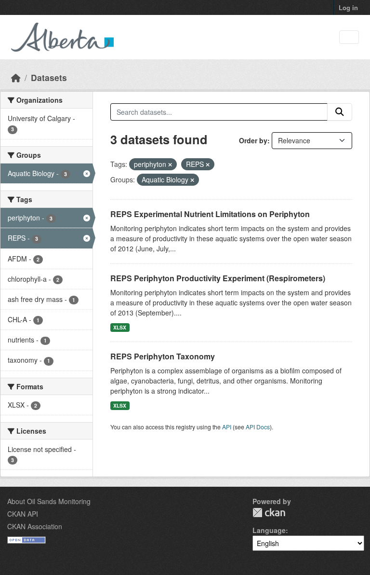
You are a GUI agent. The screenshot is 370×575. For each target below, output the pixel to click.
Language (269, 530)
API (226, 427)
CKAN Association (34, 526)
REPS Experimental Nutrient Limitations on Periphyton (210, 213)
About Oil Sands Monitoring (49, 501)
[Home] (16, 77)
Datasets (49, 77)
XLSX (119, 327)
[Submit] (339, 112)
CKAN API (22, 514)
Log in (348, 7)
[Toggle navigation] (349, 37)
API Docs (258, 427)
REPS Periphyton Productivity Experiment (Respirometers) (217, 278)
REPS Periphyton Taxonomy (162, 356)
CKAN (268, 512)
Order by (253, 140)
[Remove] (170, 164)
